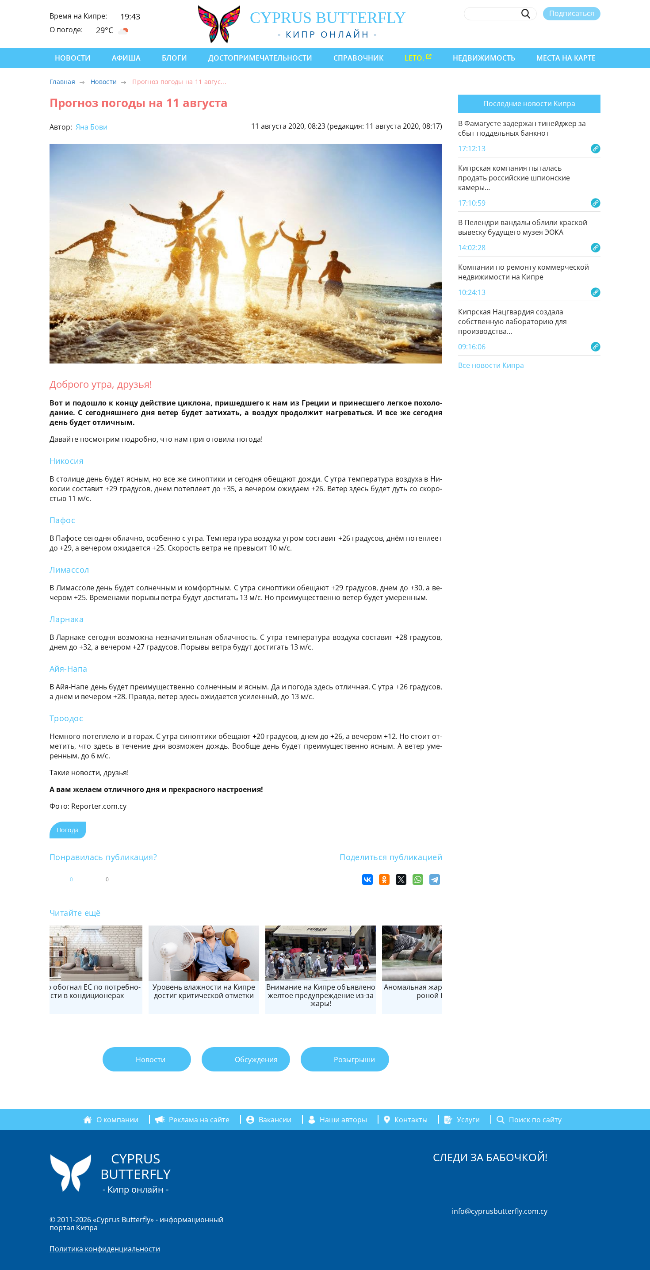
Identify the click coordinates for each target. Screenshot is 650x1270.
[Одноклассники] (384, 879)
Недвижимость (484, 58)
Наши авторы (343, 1120)
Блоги (174, 58)
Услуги (468, 1120)
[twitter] (547, 34)
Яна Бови (90, 127)
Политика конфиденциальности (105, 1249)
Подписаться (571, 13)
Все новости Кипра (491, 365)
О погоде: (66, 29)
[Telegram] (434, 879)
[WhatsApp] (417, 879)
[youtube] (596, 34)
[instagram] (531, 34)
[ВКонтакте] (367, 879)
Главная (62, 81)
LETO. (414, 58)
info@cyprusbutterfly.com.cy (499, 1211)
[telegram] (563, 34)
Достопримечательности (260, 58)
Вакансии (275, 1120)
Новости (73, 58)
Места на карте (566, 58)
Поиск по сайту (535, 1120)
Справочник (358, 58)
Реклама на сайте (199, 1120)
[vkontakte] (580, 34)
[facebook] (515, 34)
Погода (68, 830)
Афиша (126, 58)
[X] (401, 879)
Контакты (411, 1120)
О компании (117, 1120)
